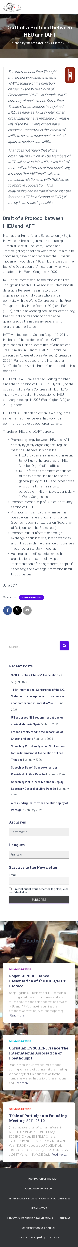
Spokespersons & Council (39, 1228)
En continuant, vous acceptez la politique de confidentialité (39, 891)
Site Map (65, 1218)
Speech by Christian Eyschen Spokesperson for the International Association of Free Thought (39, 753)
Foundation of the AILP (42, 1178)
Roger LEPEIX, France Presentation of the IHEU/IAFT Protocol (37, 980)
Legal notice (39, 1208)
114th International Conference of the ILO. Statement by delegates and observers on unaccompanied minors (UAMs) (38, 696)
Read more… (18, 1015)
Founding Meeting (31, 597)
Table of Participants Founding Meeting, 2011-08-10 (38, 1118)
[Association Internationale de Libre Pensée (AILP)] (13, 7)
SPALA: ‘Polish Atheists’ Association (34, 675)
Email (12, 875)
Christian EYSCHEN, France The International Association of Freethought (38, 1053)
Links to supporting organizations (30, 1218)
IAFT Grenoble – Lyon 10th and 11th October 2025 (39, 1198)
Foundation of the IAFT (39, 1188)
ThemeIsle (52, 1237)
